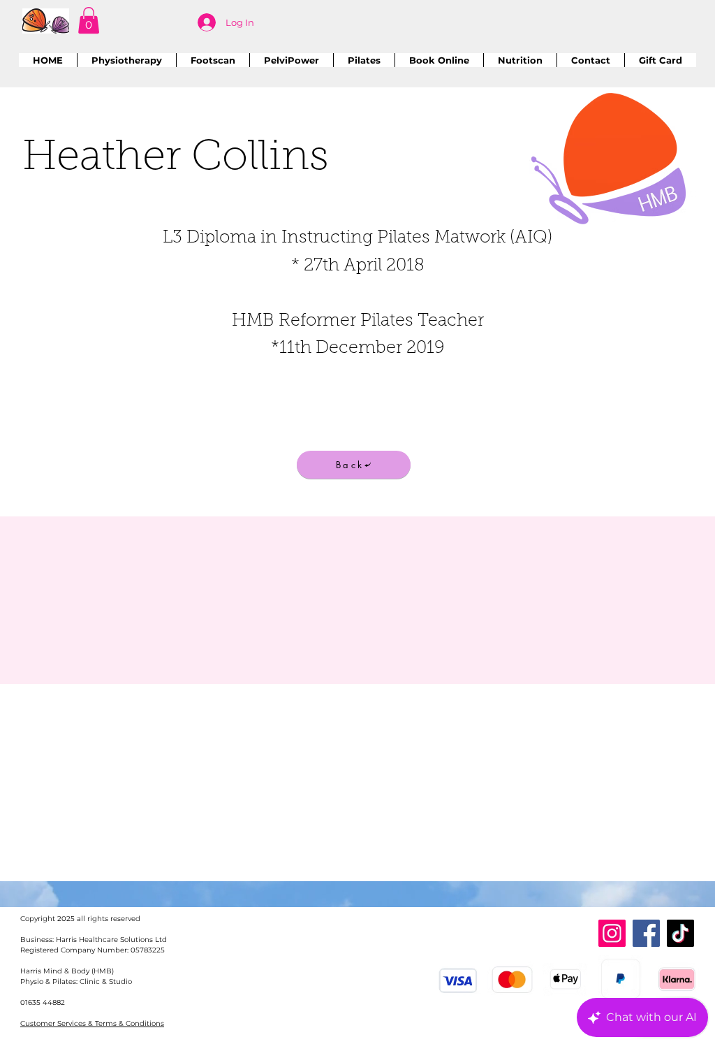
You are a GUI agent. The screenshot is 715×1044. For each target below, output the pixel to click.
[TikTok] (680, 933)
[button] (89, 20)
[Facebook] (646, 933)
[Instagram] (612, 933)
